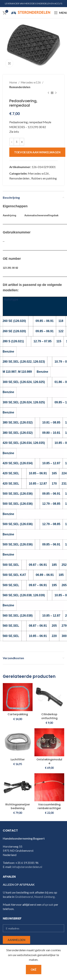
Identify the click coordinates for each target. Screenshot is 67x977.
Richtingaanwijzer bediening (17, 806)
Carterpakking (18, 714)
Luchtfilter (18, 759)
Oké (33, 969)
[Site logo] (30, 12)
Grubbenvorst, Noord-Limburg (35, 896)
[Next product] (56, 93)
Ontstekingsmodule (49, 761)
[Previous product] (48, 93)
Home (13, 82)
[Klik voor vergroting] (9, 63)
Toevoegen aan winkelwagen (37, 152)
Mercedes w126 (31, 82)
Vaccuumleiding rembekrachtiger (49, 806)
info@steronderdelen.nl (27, 867)
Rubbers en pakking (44, 178)
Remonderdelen (19, 87)
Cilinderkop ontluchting (49, 716)
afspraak (47, 904)
